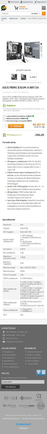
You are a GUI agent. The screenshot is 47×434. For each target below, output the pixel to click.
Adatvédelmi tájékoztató (11, 418)
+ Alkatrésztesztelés (15, 118)
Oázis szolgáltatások (11, 367)
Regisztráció (41, 2)
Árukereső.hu (23, 428)
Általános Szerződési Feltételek (33, 418)
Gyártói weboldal (25, 70)
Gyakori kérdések (33, 361)
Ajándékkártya (9, 361)
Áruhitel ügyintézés (10, 364)
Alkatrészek (13, 18)
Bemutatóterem (9, 358)
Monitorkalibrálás (10, 355)
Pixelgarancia (8, 352)
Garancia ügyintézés (34, 358)
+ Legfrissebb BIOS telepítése (18, 116)
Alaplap (23, 18)
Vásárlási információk (34, 352)
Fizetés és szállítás (34, 355)
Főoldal (3, 18)
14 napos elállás (32, 364)
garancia (14, 135)
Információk (14, 2)
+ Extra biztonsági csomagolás (18, 121)
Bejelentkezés (28, 2)
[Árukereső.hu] (23, 425)
